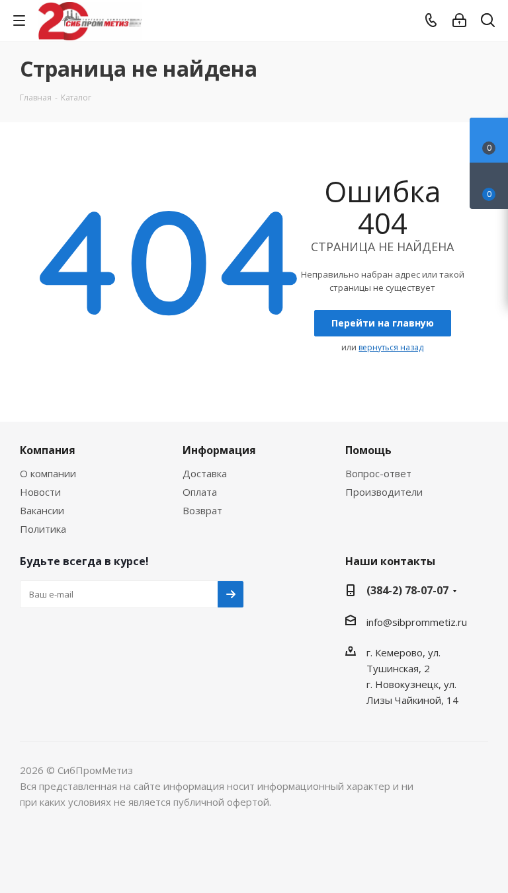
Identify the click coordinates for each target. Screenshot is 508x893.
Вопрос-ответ (378, 473)
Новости (40, 491)
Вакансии (42, 510)
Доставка (205, 473)
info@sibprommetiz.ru (416, 622)
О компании (48, 473)
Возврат (202, 510)
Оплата (200, 491)
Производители (384, 491)
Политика (43, 528)
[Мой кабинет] (459, 20)
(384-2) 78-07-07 (407, 590)
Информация (219, 450)
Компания (47, 450)
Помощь (368, 450)
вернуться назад (391, 347)
